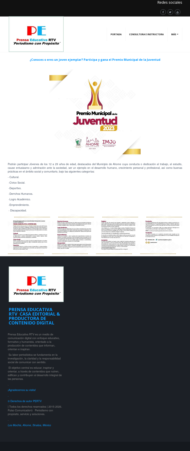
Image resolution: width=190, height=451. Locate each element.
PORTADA (116, 34)
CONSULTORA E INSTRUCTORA (146, 34)
